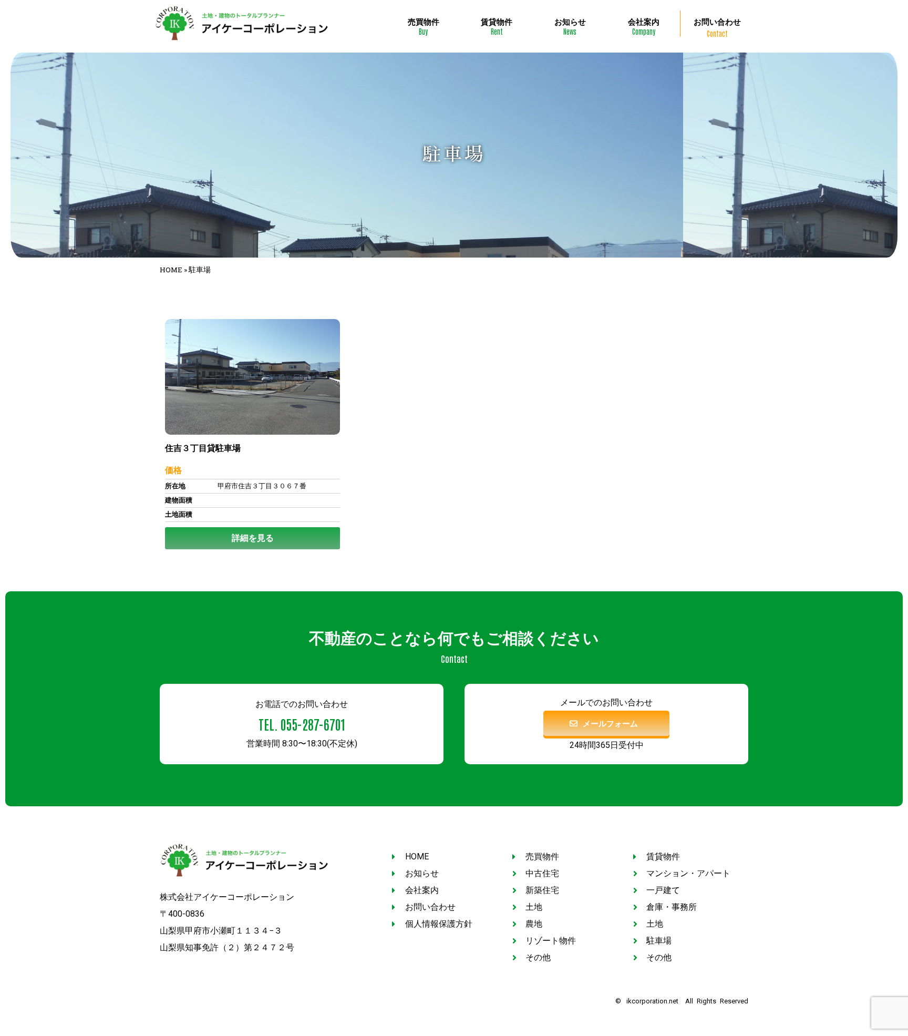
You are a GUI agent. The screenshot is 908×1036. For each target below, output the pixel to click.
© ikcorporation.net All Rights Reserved (681, 1001)
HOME (171, 269)
